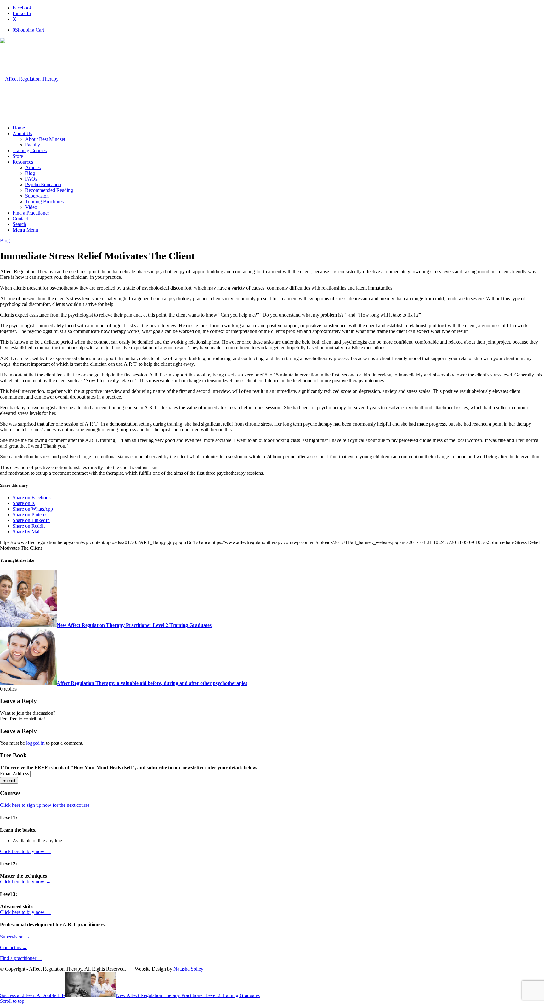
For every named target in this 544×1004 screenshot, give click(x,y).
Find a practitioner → (21, 958)
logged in (35, 743)
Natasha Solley (188, 969)
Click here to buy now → (25, 851)
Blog (5, 240)
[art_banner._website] (29, 79)
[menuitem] (278, 128)
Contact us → (13, 947)
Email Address (15, 773)
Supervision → (15, 936)
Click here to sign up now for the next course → (48, 805)
